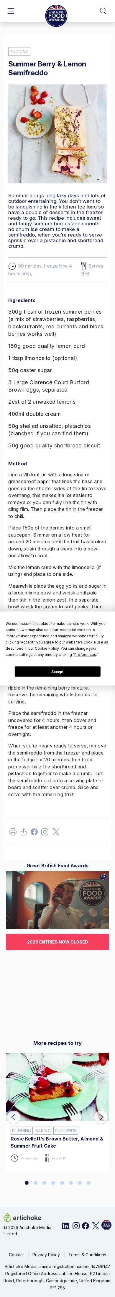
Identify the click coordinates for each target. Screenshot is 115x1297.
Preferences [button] (85, 654)
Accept (57, 671)
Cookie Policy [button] (47, 648)
